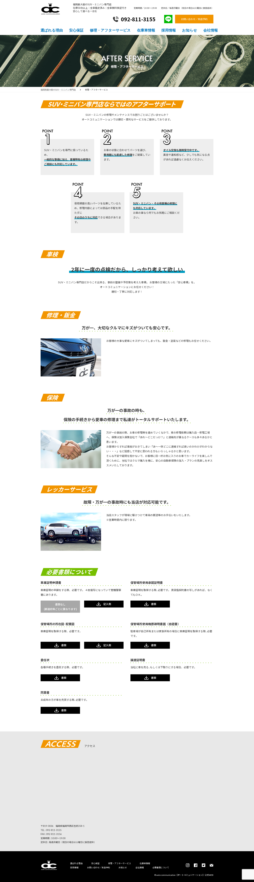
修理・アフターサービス (119, 863)
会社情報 (139, 867)
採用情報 (74, 867)
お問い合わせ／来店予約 (98, 867)
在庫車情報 (145, 863)
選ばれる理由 (76, 863)
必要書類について (160, 867)
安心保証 (95, 863)
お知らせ (123, 867)
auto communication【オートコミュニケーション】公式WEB (184, 875)
